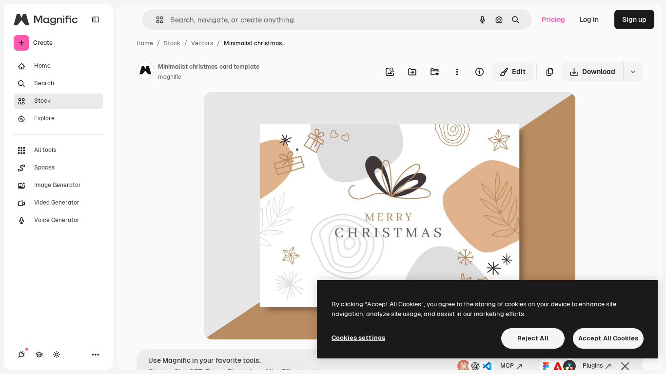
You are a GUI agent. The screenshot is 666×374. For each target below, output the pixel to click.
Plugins (593, 366)
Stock (172, 43)
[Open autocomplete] (155, 19)
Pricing (553, 19)
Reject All (532, 338)
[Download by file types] (633, 71)
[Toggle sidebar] (95, 19)
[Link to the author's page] (145, 72)
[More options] (457, 71)
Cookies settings (358, 338)
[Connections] (21, 354)
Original (266, 110)
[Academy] (39, 354)
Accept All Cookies (608, 338)
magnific (169, 77)
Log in (589, 19)
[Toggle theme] (56, 354)
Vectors (202, 43)
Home (145, 43)
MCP (507, 366)
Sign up (634, 19)
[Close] (625, 366)
